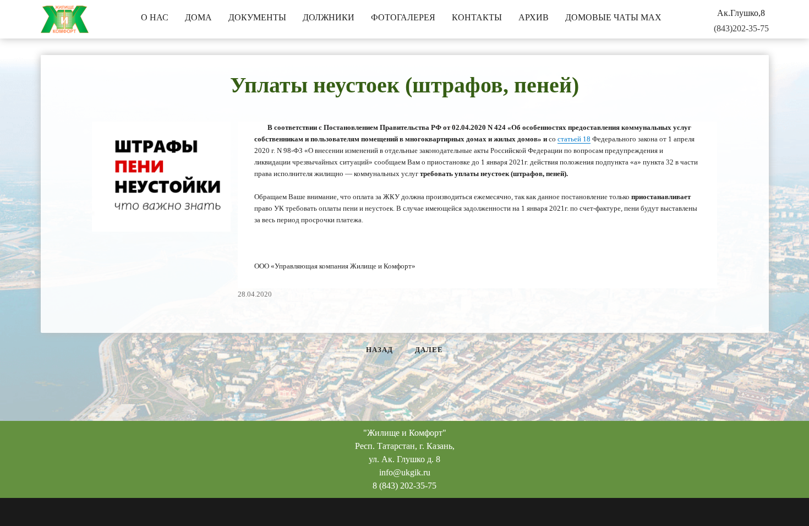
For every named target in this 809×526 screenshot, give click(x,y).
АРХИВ (533, 17)
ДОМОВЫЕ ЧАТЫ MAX (613, 17)
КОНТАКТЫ (477, 17)
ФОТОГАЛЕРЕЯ (403, 17)
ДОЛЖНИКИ (328, 17)
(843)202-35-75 (741, 28)
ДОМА (198, 17)
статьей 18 (574, 139)
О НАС (154, 17)
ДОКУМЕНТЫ (257, 17)
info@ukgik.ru (404, 472)
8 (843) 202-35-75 (404, 485)
